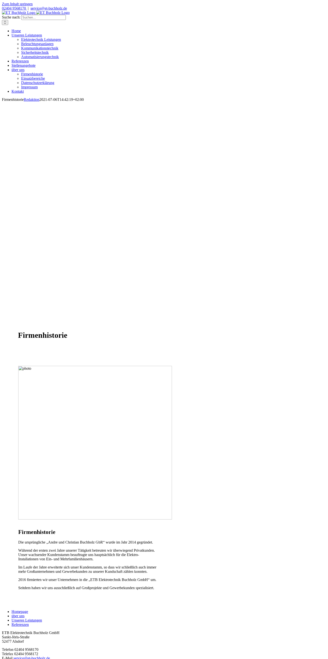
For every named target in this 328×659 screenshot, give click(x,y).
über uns (18, 616)
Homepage (20, 612)
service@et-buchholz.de (48, 8)
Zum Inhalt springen (17, 4)
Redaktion (31, 99)
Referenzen (20, 625)
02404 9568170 (14, 8)
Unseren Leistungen (27, 620)
